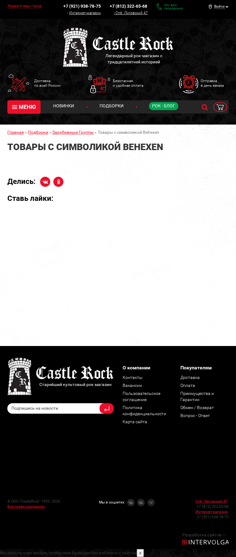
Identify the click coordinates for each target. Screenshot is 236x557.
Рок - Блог (163, 105)
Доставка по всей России (47, 83)
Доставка (190, 377)
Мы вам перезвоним (173, 6)
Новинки (63, 105)
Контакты (133, 377)
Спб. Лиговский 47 (132, 13)
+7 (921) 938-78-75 (82, 6)
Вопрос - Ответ (195, 415)
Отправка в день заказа (212, 83)
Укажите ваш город (24, 6)
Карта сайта (135, 421)
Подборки (112, 105)
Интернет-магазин (85, 13)
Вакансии (132, 385)
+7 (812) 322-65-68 (128, 6)
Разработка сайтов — (204, 534)
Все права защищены (26, 506)
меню (27, 107)
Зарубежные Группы (73, 132)
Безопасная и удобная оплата (128, 83)
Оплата (187, 385)
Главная (15, 132)
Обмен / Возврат (197, 407)
